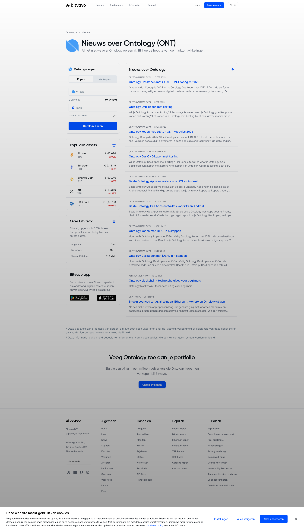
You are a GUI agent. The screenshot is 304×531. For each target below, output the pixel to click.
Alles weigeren (246, 519)
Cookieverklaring (154, 525)
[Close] (296, 519)
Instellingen (221, 519)
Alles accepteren (274, 519)
